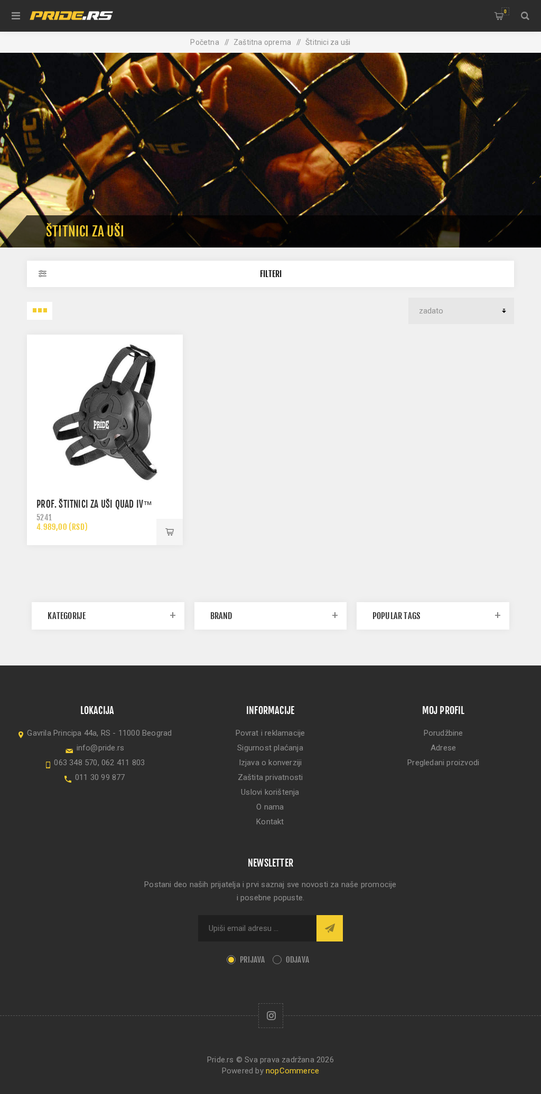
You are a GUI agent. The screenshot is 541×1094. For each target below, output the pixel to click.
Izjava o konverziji (270, 762)
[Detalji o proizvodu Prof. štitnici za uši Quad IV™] (105, 412)
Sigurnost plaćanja (270, 748)
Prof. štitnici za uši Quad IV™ (94, 504)
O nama (270, 807)
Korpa (505, 11)
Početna (204, 42)
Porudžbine (443, 733)
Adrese (443, 748)
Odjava (297, 960)
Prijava (252, 960)
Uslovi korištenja (270, 792)
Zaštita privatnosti (270, 777)
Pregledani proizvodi (443, 762)
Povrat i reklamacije (270, 733)
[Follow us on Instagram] (270, 1015)
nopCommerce (292, 1071)
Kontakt (270, 821)
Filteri (271, 274)
